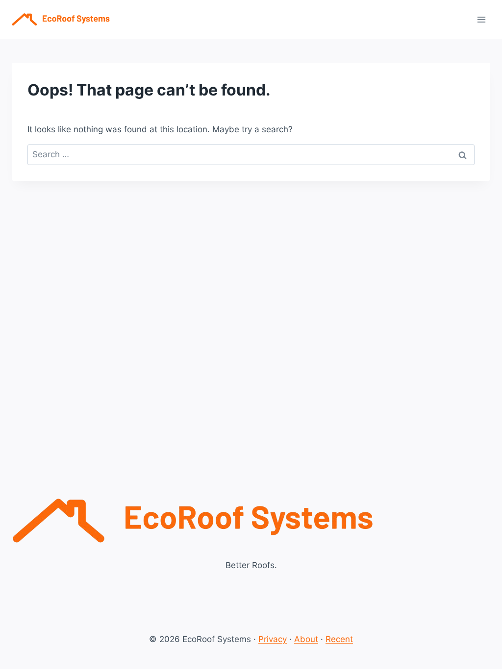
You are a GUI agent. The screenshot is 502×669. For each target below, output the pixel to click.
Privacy (272, 639)
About (306, 639)
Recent (339, 639)
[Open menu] (481, 19)
